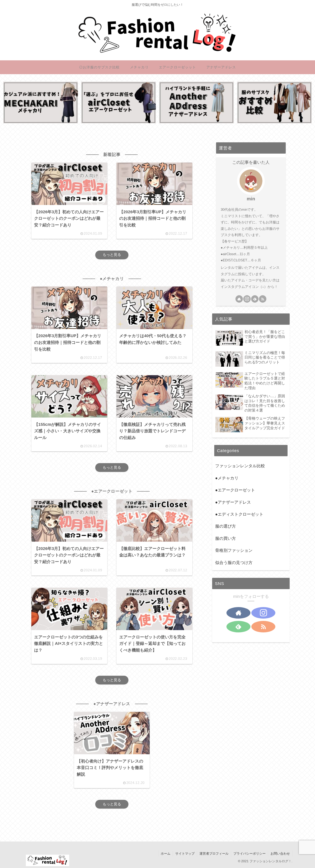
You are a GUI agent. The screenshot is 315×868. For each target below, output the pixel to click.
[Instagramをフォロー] (247, 299)
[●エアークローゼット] (118, 102)
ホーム (165, 853)
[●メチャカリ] (40, 102)
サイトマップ (185, 853)
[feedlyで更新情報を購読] (255, 299)
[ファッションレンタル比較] (274, 102)
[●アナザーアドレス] (196, 102)
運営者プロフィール (214, 853)
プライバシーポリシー (249, 853)
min (251, 198)
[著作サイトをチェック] (239, 299)
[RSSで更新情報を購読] (262, 299)
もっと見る (112, 255)
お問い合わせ (280, 853)
